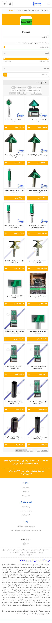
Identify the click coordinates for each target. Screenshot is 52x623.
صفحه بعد (38, 93)
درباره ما (26, 491)
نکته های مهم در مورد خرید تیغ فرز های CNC (26, 530)
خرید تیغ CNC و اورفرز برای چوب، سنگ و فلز (36, 10)
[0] (4, 3)
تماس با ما (26, 487)
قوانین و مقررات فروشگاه (26, 526)
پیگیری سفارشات (26, 511)
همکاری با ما (26, 495)
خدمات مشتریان (26, 502)
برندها (19, 10)
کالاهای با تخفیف (21, 87)
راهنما (26, 521)
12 (32, 93)
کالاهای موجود (37, 87)
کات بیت (26, 482)
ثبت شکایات (26, 507)
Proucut (12, 10)
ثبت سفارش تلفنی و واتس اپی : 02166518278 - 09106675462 (26, 473)
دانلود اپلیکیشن (26, 515)
